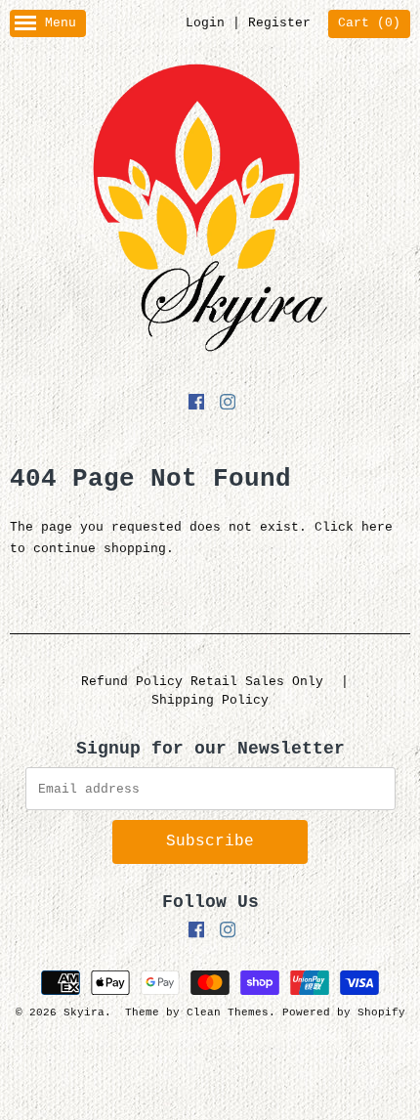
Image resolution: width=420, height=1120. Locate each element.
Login (205, 23)
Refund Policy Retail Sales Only (202, 681)
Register (279, 23)
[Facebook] (196, 405)
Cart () (369, 23)
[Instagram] (227, 405)
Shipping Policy (210, 700)
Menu (60, 23)
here (377, 527)
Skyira (84, 1012)
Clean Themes (228, 1012)
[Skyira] (210, 211)
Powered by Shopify (343, 1012)
